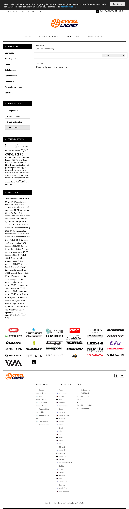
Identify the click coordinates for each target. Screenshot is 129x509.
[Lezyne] (95, 343)
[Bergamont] (34, 331)
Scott (61, 469)
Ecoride (62, 418)
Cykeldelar (9, 81)
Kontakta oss (96, 37)
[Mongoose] (54, 349)
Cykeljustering (84, 390)
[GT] (54, 343)
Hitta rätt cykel (49, 37)
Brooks (61, 403)
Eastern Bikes (64, 415)
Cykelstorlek (43, 421)
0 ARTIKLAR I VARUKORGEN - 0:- (112, 11)
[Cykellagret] (64, 23)
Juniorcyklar (10, 58)
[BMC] (74, 330)
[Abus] (13, 330)
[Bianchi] (54, 331)
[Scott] (13, 355)
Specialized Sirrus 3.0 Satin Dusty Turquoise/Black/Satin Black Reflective (17, 206)
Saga (16, 170)
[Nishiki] (74, 349)
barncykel (14, 145)
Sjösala (61, 472)
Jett (22, 160)
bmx (6, 151)
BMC (61, 399)
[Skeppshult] (54, 355)
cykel (25, 149)
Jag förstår (117, 4)
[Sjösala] (34, 355)
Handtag (8, 160)
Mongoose (63, 456)
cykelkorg (8, 157)
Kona (15, 162)
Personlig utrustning (13, 87)
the (22, 181)
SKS (60, 478)
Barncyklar (9, 53)
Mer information (68, 7)
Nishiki (61, 459)
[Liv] (115, 343)
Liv (18, 162)
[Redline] (115, 349)
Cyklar (7, 64)
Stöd (17, 182)
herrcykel (16, 160)
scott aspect (22, 170)
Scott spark (9, 178)
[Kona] (74, 342)
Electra (61, 421)
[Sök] (40, 11)
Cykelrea (8, 93)
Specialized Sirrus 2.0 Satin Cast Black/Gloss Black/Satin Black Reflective (17, 214)
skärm (13, 182)
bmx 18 (11, 151)
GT (60, 434)
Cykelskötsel (84, 393)
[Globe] (34, 343)
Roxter (7, 170)
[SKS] (74, 356)
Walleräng (63, 488)
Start (28, 37)
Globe (61, 431)
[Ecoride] (73, 338)
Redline (61, 466)
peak (27, 165)
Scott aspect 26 (10, 173)
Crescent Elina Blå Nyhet (15, 255)
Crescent (62, 412)
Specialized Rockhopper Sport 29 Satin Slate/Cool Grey (15, 315)
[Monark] (13, 349)
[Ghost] (115, 336)
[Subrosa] (115, 355)
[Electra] (95, 336)
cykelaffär (14, 154)
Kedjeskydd (9, 162)
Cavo (61, 409)
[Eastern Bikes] (54, 336)
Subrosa (62, 485)
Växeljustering (84, 408)
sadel (12, 170)
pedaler (8, 168)
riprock (14, 168)
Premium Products (65, 463)
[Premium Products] (95, 349)
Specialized (63, 482)
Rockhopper (21, 168)
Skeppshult (63, 475)
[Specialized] (95, 355)
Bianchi (25, 146)
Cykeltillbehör (11, 75)
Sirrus (26, 178)
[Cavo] (13, 336)
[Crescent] (34, 336)
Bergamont (63, 393)
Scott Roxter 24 (15, 175)
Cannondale (63, 406)
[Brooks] (95, 330)
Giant (27, 157)
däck (23, 157)
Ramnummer (44, 425)
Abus (60, 390)
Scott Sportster (19, 178)
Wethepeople (64, 491)
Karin (25, 160)
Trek (10, 184)
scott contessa (21, 173)
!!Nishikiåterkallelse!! (84, 405)
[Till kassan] (97, 11)
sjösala (7, 182)
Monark (23, 162)
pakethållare (20, 165)
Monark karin (10, 165)
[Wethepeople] (34, 362)
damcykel (17, 157)
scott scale (24, 175)
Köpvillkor (73, 37)
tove (6, 184)
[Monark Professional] (34, 349)
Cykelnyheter (10, 70)
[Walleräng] (13, 363)
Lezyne (61, 440)
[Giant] (13, 342)
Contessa (17, 151)
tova (26, 182)
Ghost (61, 425)
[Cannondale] (115, 330)
